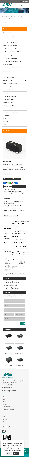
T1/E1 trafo (6, 121)
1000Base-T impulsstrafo (9, 353)
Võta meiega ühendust (8, 409)
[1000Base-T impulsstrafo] (9, 348)
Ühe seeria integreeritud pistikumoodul (12, 61)
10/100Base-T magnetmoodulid (11, 36)
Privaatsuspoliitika (16, 450)
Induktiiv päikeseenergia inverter (11, 83)
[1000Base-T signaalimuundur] (9, 360)
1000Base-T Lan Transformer (20, 341)
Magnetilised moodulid (16, 16)
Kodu (3, 16)
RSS (4, 421)
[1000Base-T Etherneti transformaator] (20, 360)
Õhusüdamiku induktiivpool (10, 105)
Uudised (5, 401)
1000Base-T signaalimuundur (9, 365)
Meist (4, 396)
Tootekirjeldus (8, 186)
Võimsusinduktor (7, 109)
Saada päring (7, 178)
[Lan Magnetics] (14, 147)
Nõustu (15, 453)
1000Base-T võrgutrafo (9, 341)
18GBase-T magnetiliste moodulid (11, 51)
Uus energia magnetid (8, 80)
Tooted (7, 16)
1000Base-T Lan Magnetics (20, 353)
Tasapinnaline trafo (8, 86)
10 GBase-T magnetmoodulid (10, 48)
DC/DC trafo (6, 115)
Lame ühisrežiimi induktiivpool (10, 96)
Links (4, 417)
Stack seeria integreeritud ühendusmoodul (13, 67)
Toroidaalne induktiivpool (9, 99)
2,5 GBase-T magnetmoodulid (10, 42)
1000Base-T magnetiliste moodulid (10, 18)
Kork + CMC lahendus (9, 77)
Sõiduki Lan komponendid (10, 55)
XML (4, 424)
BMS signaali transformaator (10, 89)
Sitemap (5, 419)
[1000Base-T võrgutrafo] (9, 336)
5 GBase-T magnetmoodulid (10, 45)
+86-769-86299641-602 (9, 384)
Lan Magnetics (22, 18)
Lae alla (5, 404)
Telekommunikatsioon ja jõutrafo (10, 112)
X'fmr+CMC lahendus (9, 74)
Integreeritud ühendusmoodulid (10, 58)
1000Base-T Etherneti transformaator (20, 365)
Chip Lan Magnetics (7, 70)
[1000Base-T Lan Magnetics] (20, 348)
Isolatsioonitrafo (7, 124)
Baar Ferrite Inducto (8, 102)
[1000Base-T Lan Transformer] (20, 336)
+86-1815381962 (9, 386)
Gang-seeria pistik (8, 64)
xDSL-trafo (6, 118)
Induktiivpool (5, 93)
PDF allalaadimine (16, 178)
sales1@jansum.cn (8, 387)
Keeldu (8, 453)
